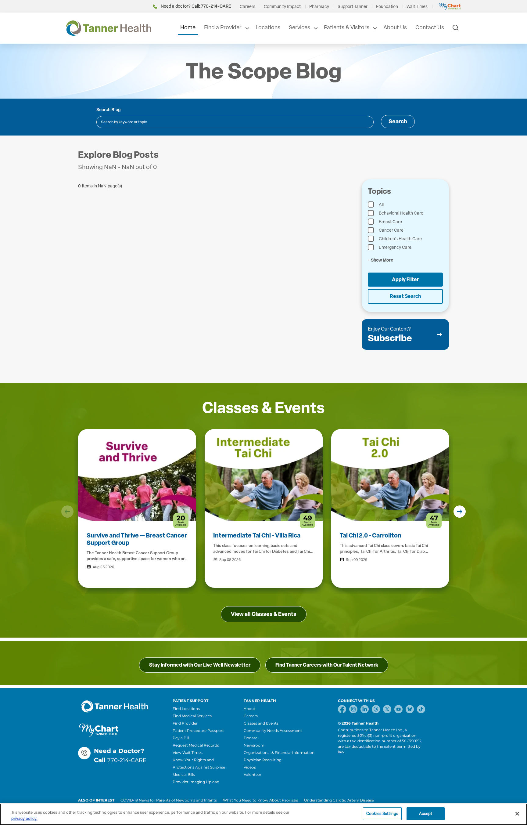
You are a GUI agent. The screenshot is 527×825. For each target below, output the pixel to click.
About (249, 708)
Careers (247, 6)
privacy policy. (24, 818)
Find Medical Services (192, 716)
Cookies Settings (382, 813)
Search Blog (108, 109)
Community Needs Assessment (273, 730)
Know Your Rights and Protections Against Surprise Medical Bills (199, 767)
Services (299, 27)
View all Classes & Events (263, 614)
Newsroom (254, 745)
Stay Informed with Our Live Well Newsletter (199, 665)
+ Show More (380, 260)
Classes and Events (261, 723)
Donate (250, 738)
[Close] (517, 813)
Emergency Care (395, 247)
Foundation (387, 6)
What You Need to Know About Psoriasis (260, 800)
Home (187, 27)
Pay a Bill (181, 738)
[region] (263, 814)
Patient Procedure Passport (198, 730)
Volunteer (252, 774)
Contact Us (429, 27)
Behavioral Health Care (401, 213)
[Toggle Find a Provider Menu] (246, 28)
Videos (250, 767)
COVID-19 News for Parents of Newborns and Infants (168, 800)
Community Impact (282, 6)
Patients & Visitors (346, 27)
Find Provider (185, 723)
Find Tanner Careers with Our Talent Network (326, 665)
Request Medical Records (196, 745)
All (381, 204)
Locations (268, 27)
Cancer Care (391, 230)
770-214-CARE (126, 760)
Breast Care (390, 221)
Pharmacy (319, 6)
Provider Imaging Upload (196, 782)
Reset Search (405, 296)
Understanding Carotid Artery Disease (339, 800)
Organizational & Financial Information (279, 752)
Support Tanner (352, 6)
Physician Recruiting (262, 760)
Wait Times (417, 6)
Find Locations (186, 708)
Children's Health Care (400, 238)
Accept (425, 813)
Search (398, 121)
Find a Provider (223, 27)
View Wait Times (188, 752)
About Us (395, 27)
